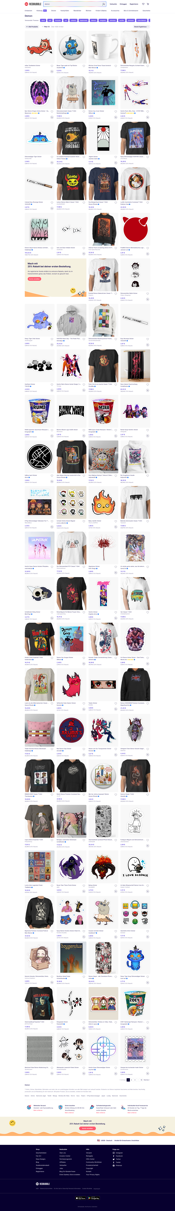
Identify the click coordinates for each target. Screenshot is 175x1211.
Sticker (53, 11)
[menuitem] (28, 10)
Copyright (89, 1168)
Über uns (63, 1153)
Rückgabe (89, 1156)
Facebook (119, 1156)
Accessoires (115, 11)
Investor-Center (65, 1156)
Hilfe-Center (90, 1159)
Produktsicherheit (92, 1165)
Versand (89, 1153)
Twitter (118, 1159)
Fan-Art (38, 1156)
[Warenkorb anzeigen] (148, 4)
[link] (43, 20)
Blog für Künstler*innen (67, 1171)
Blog (37, 1162)
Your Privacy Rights (93, 1174)
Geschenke (146, 11)
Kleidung (41, 11)
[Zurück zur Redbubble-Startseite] (33, 4)
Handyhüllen (65, 11)
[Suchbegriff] (103, 4)
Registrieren (40, 1171)
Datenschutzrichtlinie (46, 1188)
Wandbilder (77, 11)
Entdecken (28, 11)
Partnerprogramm (66, 1159)
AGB (37, 1188)
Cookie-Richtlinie (87, 1188)
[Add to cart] (51, 71)
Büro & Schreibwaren (131, 11)
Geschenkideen (41, 1153)
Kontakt (88, 1171)
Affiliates (63, 1162)
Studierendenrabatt (42, 1165)
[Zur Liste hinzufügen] (51, 66)
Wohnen (88, 11)
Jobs (61, 1168)
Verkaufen (63, 1165)
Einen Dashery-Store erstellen (70, 1174)
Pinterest (119, 1165)
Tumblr (118, 1162)
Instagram (119, 1153)
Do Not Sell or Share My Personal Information (67, 1188)
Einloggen (39, 1168)
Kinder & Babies (101, 11)
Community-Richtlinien (94, 1162)
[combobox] (74, 4)
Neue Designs (40, 1159)
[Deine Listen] (143, 4)
